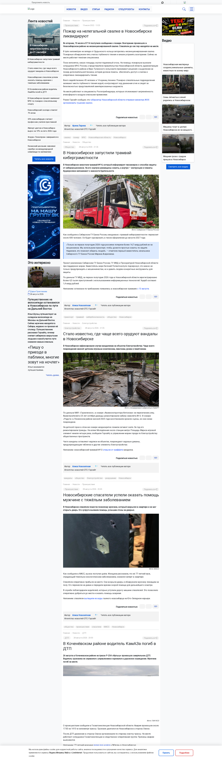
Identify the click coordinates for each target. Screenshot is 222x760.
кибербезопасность (95, 317)
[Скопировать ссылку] (155, 117)
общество (112, 317)
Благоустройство (89, 323)
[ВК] (142, 117)
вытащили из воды (93, 598)
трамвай (80, 317)
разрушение (110, 478)
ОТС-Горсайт (90, 129)
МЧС (84, 137)
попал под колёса (102, 745)
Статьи (96, 9)
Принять (166, 753)
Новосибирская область (100, 137)
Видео (84, 9)
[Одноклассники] (149, 117)
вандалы (68, 478)
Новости (71, 9)
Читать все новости (43, 159)
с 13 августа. (143, 288)
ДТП (84, 633)
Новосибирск (120, 137)
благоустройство (95, 478)
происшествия (82, 627)
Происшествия (88, 21)
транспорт (68, 317)
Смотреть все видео (178, 166)
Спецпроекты (126, 9)
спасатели (96, 627)
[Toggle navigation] (191, 9)
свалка (67, 137)
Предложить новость (41, 2)
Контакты (144, 9)
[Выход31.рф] (178, 26)
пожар (76, 137)
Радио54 (109, 9)
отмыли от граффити (113, 450)
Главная (66, 21)
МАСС (106, 627)
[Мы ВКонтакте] (44, 211)
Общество (86, 142)
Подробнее (184, 753)
